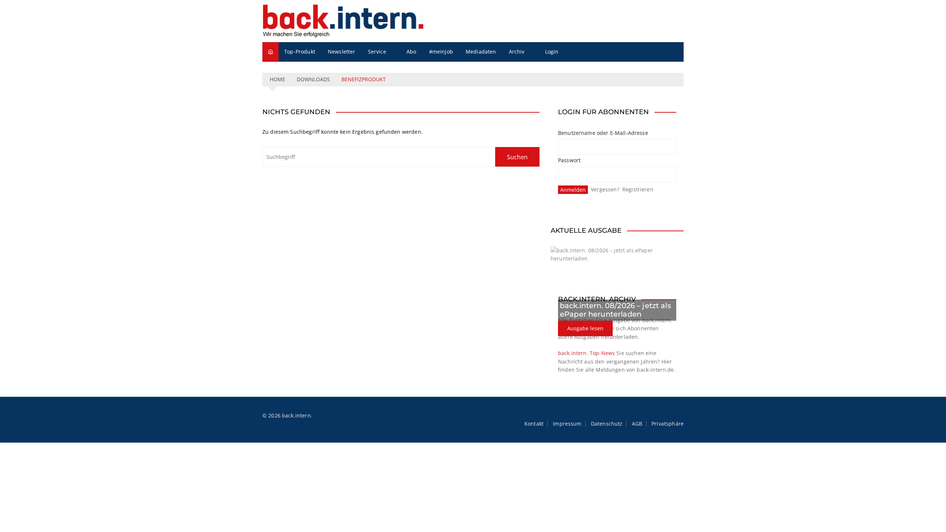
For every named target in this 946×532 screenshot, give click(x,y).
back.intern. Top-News (586, 353)
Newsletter (341, 51)
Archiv (517, 51)
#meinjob (441, 51)
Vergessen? (605, 189)
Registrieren (637, 189)
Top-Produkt (299, 51)
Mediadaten (481, 51)
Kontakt (534, 424)
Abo (411, 51)
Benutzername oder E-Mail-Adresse (603, 132)
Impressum (567, 424)
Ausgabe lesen (585, 328)
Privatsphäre (667, 424)
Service (377, 51)
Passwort (569, 160)
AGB (637, 424)
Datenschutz (607, 424)
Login (552, 51)
